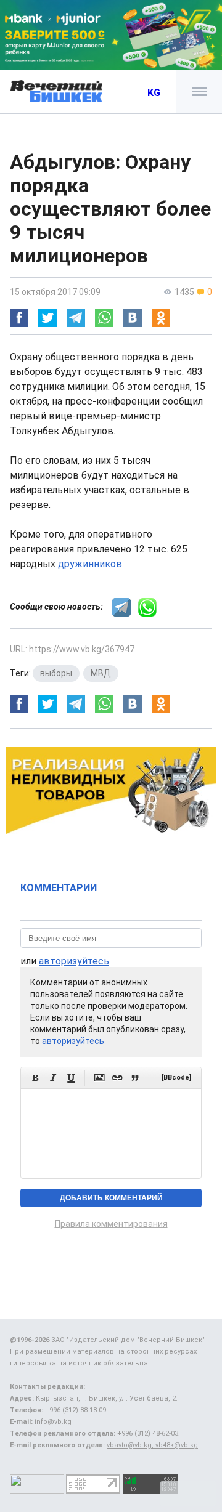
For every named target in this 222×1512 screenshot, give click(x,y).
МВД (101, 673)
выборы (56, 673)
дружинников (90, 564)
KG (153, 93)
